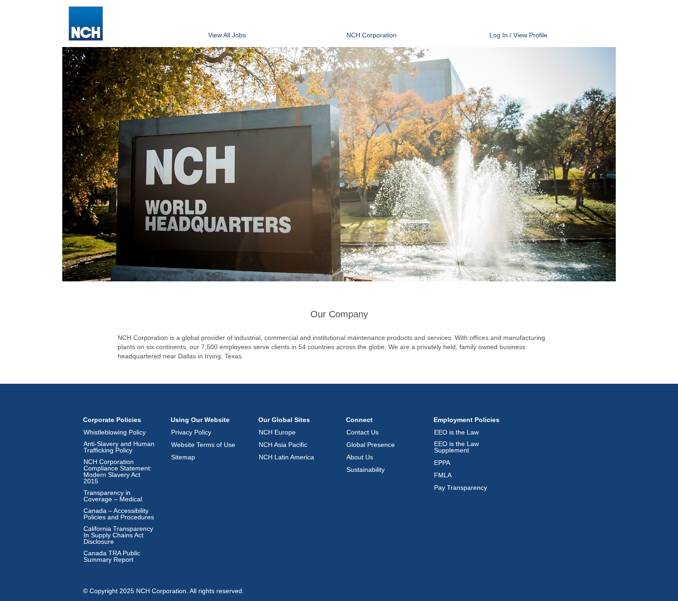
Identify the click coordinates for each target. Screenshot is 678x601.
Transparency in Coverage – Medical (112, 496)
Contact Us (362, 432)
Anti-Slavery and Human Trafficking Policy (119, 447)
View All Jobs (227, 35)
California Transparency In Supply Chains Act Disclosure (118, 535)
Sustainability (365, 469)
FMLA (443, 475)
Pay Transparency (460, 487)
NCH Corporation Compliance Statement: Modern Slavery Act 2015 (117, 471)
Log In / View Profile (518, 35)
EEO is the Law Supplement (456, 447)
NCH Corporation (371, 35)
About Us (359, 457)
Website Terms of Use (203, 444)
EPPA (442, 462)
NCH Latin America (286, 457)
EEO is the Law (456, 432)
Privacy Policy (191, 432)
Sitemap (183, 457)
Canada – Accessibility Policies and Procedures (118, 514)
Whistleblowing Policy (114, 432)
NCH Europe (277, 432)
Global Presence (370, 444)
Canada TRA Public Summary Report (111, 556)
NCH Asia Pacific (283, 444)
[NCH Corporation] (86, 23)
